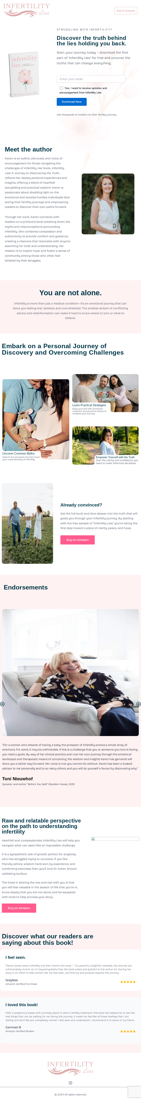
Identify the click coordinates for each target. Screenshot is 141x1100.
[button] (2, 704)
